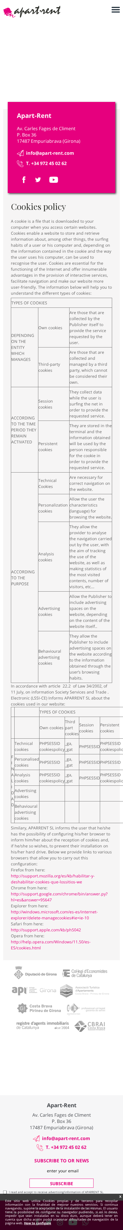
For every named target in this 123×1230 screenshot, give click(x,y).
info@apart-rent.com (50, 153)
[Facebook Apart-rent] (24, 179)
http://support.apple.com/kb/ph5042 (46, 929)
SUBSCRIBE (61, 1183)
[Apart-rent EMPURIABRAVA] (31, 11)
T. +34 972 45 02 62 (46, 163)
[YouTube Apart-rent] (53, 179)
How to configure (37, 1223)
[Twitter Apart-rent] (38, 179)
